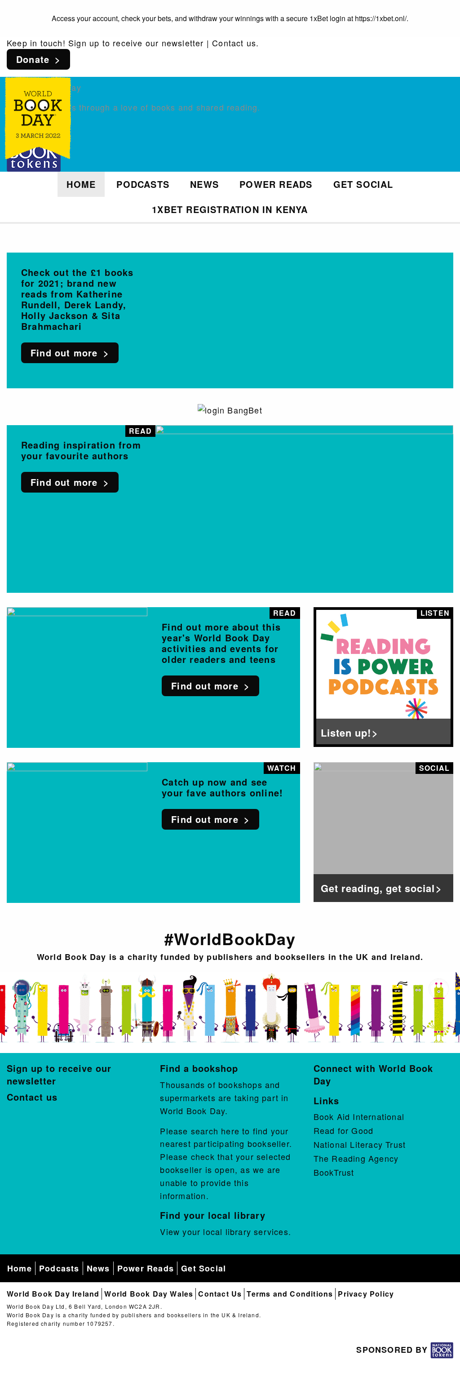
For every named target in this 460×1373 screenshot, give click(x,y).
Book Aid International (359, 1116)
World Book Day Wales (148, 1294)
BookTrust (334, 1172)
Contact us (234, 43)
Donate (32, 59)
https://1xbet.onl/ (381, 18)
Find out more (64, 352)
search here (215, 1131)
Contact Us (220, 1294)
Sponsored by (393, 1349)
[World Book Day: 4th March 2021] (37, 114)
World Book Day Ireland (53, 1294)
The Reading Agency (356, 1158)
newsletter (183, 43)
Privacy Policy (366, 1294)
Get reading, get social (378, 888)
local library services (245, 1231)
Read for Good (344, 1130)
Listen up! (346, 732)
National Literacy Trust (360, 1144)
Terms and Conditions (290, 1294)
